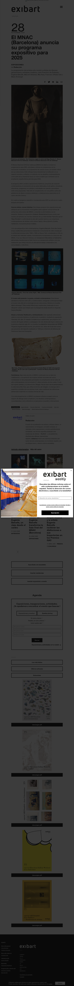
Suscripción (55, 513)
